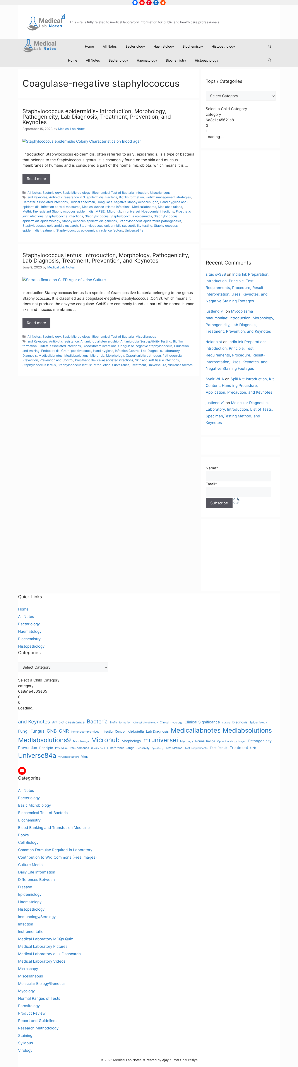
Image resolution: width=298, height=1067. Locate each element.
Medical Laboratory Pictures (42, 946)
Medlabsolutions (170, 207)
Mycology (186, 741)
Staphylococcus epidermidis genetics (89, 221)
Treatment (138, 365)
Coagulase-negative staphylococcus (124, 202)
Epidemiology (258, 722)
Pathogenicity (173, 355)
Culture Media (30, 865)
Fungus (38, 731)
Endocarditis (50, 351)
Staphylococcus (97, 216)
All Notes (110, 46)
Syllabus (25, 1043)
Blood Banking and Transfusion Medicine (54, 827)
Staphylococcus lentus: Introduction (84, 365)
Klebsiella (135, 731)
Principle (46, 748)
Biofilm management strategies (168, 197)
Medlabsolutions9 (44, 740)
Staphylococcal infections (64, 216)
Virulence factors (180, 365)
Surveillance (120, 365)
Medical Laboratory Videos (41, 961)
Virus (84, 756)
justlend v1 (215, 311)
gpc (155, 202)
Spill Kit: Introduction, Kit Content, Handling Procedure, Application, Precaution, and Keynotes (240, 385)
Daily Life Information (36, 872)
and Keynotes (37, 197)
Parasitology (29, 1006)
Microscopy (28, 969)
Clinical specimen (82, 202)
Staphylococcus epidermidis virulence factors (89, 230)
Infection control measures (60, 207)
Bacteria (111, 197)
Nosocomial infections (157, 211)
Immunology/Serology (37, 917)
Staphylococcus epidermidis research (50, 225)
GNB (52, 731)
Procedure (61, 748)
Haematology (164, 46)
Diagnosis (240, 722)
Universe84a (134, 230)
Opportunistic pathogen (143, 355)
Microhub (114, 211)
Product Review (32, 1013)
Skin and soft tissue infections (157, 360)
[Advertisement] (241, 186)
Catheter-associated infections (45, 202)
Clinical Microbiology (145, 722)
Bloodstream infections (99, 346)
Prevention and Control (56, 360)
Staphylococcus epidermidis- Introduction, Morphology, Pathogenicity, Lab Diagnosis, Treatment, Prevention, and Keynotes (96, 116)
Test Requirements (196, 748)
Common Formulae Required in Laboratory (55, 850)
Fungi (23, 731)
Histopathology (223, 46)
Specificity (158, 748)
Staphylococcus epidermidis (131, 216)
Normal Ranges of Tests (39, 998)
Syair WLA (215, 379)
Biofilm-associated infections (59, 346)
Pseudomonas (79, 748)
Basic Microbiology (77, 192)
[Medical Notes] (39, 46)
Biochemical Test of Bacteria (113, 192)
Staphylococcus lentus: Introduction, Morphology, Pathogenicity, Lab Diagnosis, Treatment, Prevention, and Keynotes (105, 258)
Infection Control (127, 351)
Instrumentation (32, 931)
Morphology (115, 355)
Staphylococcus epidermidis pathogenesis (150, 221)
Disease (25, 887)
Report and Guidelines (37, 1021)
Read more (36, 178)
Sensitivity (143, 748)
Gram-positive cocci (76, 351)
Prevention (30, 360)
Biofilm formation (131, 197)
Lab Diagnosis (151, 351)
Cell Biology (28, 842)
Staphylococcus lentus (39, 365)
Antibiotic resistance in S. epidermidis (76, 197)
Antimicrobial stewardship (99, 341)
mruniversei (131, 211)
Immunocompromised (85, 731)
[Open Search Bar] (270, 46)
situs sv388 (216, 274)
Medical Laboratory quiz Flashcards (49, 954)
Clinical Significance (202, 722)
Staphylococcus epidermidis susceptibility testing (116, 225)
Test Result (219, 748)
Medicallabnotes (144, 207)
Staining (25, 1035)
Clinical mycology (171, 722)
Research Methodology (38, 1028)
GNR (64, 731)
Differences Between (36, 879)
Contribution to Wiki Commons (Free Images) (57, 857)
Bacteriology (135, 46)
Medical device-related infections (106, 207)
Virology (25, 1050)
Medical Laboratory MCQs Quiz (45, 939)
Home (89, 46)
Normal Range (205, 741)
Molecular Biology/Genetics (41, 983)
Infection (141, 192)
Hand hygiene (103, 351)
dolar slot (214, 342)
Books (23, 835)
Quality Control (99, 748)
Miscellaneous (160, 192)
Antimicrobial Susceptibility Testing (145, 341)
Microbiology (81, 741)
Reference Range (122, 748)
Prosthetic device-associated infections (104, 360)
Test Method (174, 748)
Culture (226, 722)
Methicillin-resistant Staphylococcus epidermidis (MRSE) (63, 211)
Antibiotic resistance (64, 341)
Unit (253, 748)
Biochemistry (193, 46)
